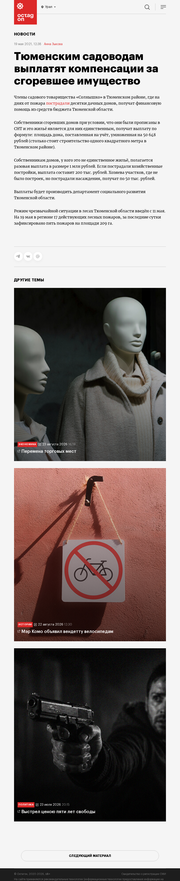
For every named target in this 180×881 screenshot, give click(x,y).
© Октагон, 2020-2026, (32, 874)
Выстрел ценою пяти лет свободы (58, 812)
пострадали (58, 103)
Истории (25, 624)
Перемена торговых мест (48, 451)
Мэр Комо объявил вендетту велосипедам (67, 631)
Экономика (27, 444)
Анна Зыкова (53, 44)
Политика (26, 804)
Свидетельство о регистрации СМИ (143, 874)
